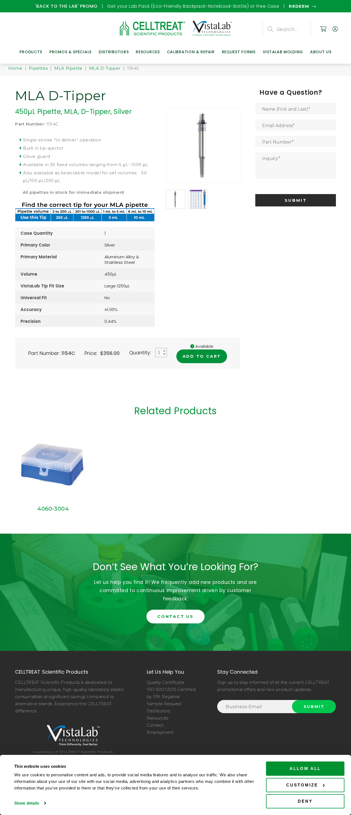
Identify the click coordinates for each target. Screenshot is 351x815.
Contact (155, 725)
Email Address (278, 125)
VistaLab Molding (283, 52)
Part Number (278, 142)
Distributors (114, 52)
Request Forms (239, 52)
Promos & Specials (70, 52)
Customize (302, 785)
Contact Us (175, 616)
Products (30, 52)
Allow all (305, 768)
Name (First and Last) (286, 109)
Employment (160, 732)
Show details (26, 803)
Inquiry (271, 158)
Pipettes (38, 68)
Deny (305, 801)
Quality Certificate (166, 682)
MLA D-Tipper (105, 68)
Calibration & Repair (191, 52)
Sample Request (164, 703)
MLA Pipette (68, 68)
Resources (148, 52)
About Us (321, 52)
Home (15, 68)
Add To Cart (202, 356)
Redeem (131, 6)
